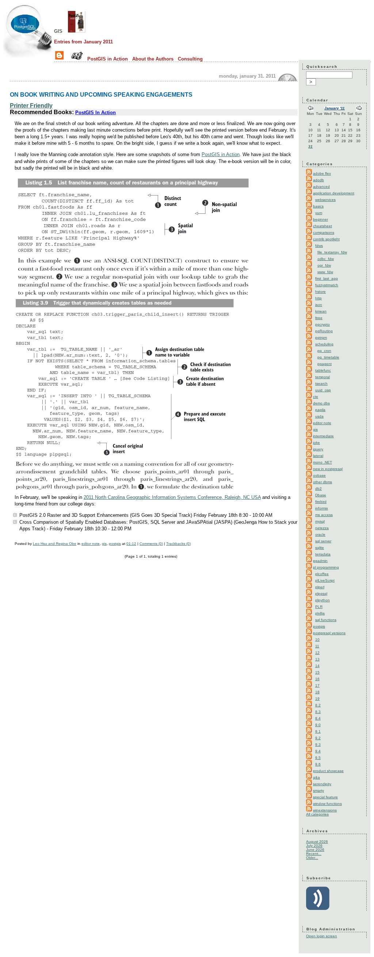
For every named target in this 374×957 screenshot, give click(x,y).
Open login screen (321, 936)
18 (317, 692)
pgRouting (324, 331)
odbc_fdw (325, 259)
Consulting (190, 59)
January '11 (334, 108)
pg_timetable (328, 357)
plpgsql (321, 594)
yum (318, 213)
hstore (320, 292)
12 (317, 653)
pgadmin (320, 561)
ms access (324, 515)
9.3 (318, 745)
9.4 (318, 751)
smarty (318, 791)
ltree (319, 318)
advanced (321, 187)
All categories (317, 814)
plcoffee (322, 574)
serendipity (322, 784)
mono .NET (322, 462)
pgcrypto (322, 324)
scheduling (324, 344)
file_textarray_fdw (332, 252)
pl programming (326, 567)
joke (316, 443)
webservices (325, 200)
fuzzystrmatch (326, 285)
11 (317, 646)
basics (318, 206)
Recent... (313, 854)
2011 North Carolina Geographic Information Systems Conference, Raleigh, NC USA (172, 497)
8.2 (318, 705)
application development (333, 193)
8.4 (318, 718)
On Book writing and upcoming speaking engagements (101, 94)
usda (319, 416)
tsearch (321, 383)
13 (317, 659)
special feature (325, 797)
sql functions (325, 620)
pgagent (324, 364)
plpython (322, 600)
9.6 (318, 764)
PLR (319, 607)
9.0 (318, 725)
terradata (323, 554)
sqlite (319, 548)
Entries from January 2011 (83, 41)
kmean (321, 311)
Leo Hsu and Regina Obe (54, 544)
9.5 (318, 758)
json (318, 305)
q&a (316, 777)
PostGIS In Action (95, 112)
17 (317, 685)
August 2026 (317, 842)
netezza (322, 528)
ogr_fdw (324, 265)
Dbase (320, 495)
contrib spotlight (326, 239)
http (318, 298)
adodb (318, 180)
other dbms (322, 482)
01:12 (131, 544)
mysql (320, 521)
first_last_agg (326, 278)
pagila (320, 410)
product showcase (328, 771)
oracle (320, 534)
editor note (90, 544)
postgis (115, 544)
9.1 (318, 731)
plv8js (320, 613)
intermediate (323, 436)
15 (317, 672)
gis (58, 30)
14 (317, 666)
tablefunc (323, 370)
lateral (318, 456)
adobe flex (322, 173)
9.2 (318, 738)
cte (315, 397)
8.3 (318, 712)
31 (310, 146)
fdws (319, 246)
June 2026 (315, 850)
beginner (320, 219)
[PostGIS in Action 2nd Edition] (76, 30)
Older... (312, 858)
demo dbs (321, 403)
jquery (318, 449)
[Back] (310, 109)
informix (321, 508)
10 (317, 640)
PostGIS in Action (107, 59)
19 (317, 699)
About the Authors (152, 59)
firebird (321, 502)
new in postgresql (328, 469)
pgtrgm (321, 338)
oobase (319, 475)
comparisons (323, 232)
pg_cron (324, 351)
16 (317, 679)
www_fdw (325, 272)
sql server (323, 541)
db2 (318, 489)
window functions (327, 804)
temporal (322, 377)
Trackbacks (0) (178, 544)
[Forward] (359, 109)
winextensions (325, 810)
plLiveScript (325, 580)
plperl (319, 587)
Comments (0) (151, 544)
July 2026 (314, 846)
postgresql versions (329, 633)
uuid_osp (323, 390)
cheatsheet (322, 226)
